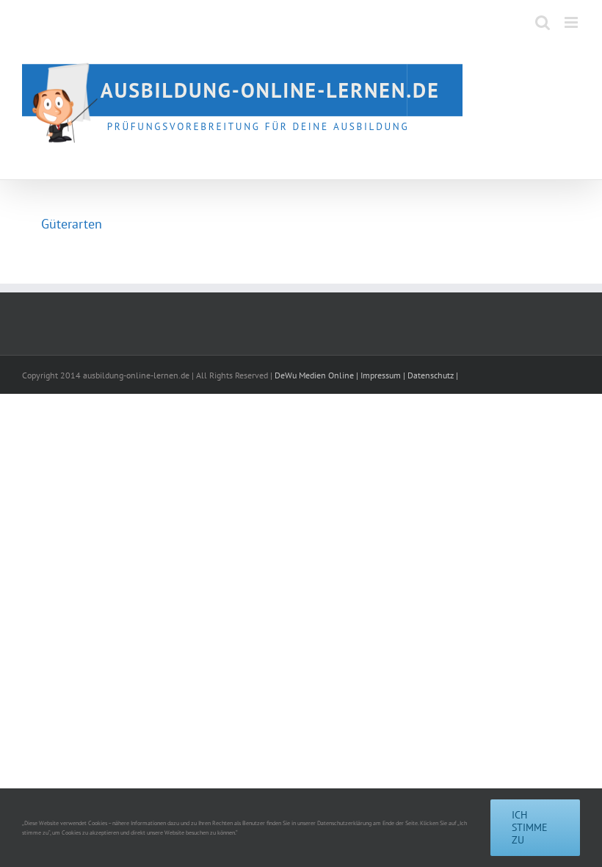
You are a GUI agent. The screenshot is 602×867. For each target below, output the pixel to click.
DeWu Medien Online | (317, 375)
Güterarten (71, 223)
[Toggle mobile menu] (572, 22)
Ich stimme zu (530, 827)
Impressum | (383, 375)
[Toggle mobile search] (542, 22)
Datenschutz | (432, 375)
